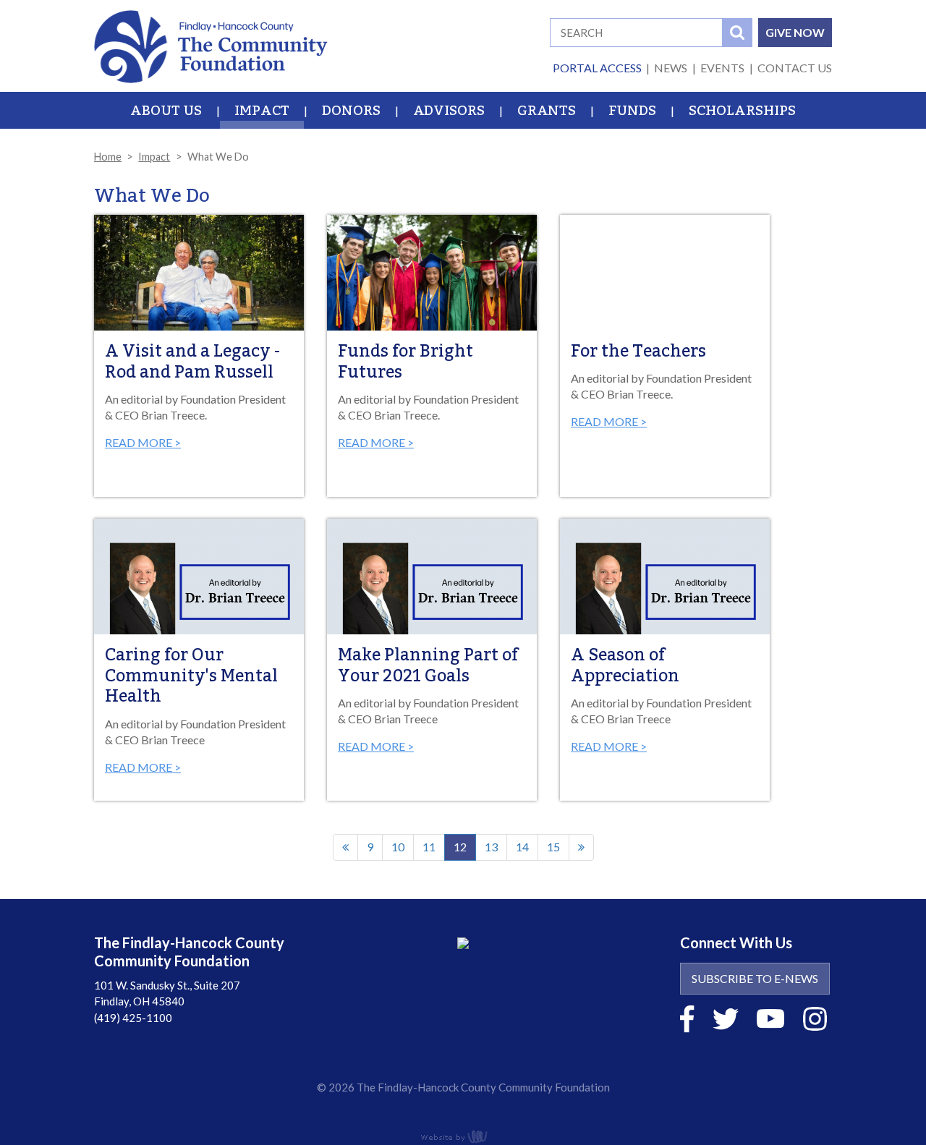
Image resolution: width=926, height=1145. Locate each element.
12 (465, 850)
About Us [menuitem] (166, 110)
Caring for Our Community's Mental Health (191, 676)
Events (722, 68)
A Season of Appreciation (625, 666)
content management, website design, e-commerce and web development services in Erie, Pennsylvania (463, 1136)
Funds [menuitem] (632, 110)
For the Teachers (638, 351)
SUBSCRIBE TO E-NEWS (755, 978)
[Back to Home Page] (211, 44)
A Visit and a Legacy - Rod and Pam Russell (192, 362)
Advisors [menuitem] (449, 110)
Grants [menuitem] (546, 110)
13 (491, 847)
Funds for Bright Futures (405, 362)
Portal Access (597, 68)
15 (553, 847)
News (670, 68)
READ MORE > (143, 442)
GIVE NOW (795, 32)
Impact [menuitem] (261, 110)
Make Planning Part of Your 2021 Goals (428, 666)
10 (397, 847)
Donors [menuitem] (351, 110)
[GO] (737, 32)
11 (429, 847)
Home (108, 156)
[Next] (581, 847)
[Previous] (345, 847)
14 (522, 847)
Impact (154, 156)
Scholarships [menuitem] (742, 110)
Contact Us (794, 68)
